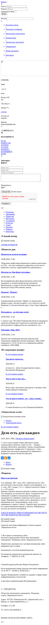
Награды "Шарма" (9, 292)
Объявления (11, 47)
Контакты (10, 55)
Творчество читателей (15, 42)
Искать (4, 18)
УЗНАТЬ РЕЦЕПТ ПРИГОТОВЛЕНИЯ (17, 513)
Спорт (8, 225)
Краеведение (11, 38)
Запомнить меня (7, 12)
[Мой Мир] (9, 457)
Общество (10, 216)
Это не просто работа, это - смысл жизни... (24, 399)
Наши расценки (12, 51)
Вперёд (9, 464)
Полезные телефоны (14, 29)
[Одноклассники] (5, 457)
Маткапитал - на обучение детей (15, 312)
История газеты (12, 25)
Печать (8, 421)
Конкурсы (10, 231)
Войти (3, 2)
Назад (8, 462)
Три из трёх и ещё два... (16, 379)
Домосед (9, 229)
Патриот (9, 227)
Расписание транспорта (15, 34)
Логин (3, 6)
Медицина (10, 219)
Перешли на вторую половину (14, 254)
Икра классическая (9, 478)
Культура (9, 223)
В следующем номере (14, 354)
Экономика (10, 214)
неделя (3, 112)
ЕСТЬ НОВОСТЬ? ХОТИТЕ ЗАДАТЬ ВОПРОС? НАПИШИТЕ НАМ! (6, 147)
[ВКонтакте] (2, 457)
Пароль (4, 9)
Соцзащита (10, 221)
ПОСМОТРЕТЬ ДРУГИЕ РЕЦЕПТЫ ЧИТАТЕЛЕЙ (24, 514)
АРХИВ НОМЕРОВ (9, 245)
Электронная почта (13, 423)
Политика (10, 212)
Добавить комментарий (24, 439)
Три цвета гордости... (15, 359)
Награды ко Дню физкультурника (15, 272)
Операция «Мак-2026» (10, 330)
